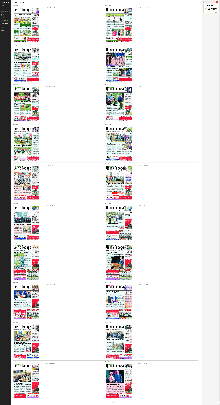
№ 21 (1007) (51, 165)
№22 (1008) (144, 126)
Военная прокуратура (5, 11)
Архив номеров (4, 23)
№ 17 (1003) (51, 244)
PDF (54, 7)
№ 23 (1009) (51, 126)
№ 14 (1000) (144, 284)
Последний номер (4, 6)
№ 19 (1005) (51, 205)
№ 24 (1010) (144, 86)
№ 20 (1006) (144, 165)
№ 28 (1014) (144, 7)
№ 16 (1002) (144, 244)
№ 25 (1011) (51, 86)
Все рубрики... (4, 17)
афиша (2, 14)
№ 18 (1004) (144, 205)
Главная (2, 5)
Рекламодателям (4, 20)
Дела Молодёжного (5, 9)
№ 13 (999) (51, 324)
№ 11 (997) (51, 363)
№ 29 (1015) (51, 7)
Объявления (3, 26)
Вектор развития (4, 12)
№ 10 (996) (143, 363)
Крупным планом (4, 15)
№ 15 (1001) (51, 284)
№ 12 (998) (143, 324)
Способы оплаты (4, 21)
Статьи (2, 24)
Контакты (3, 30)
